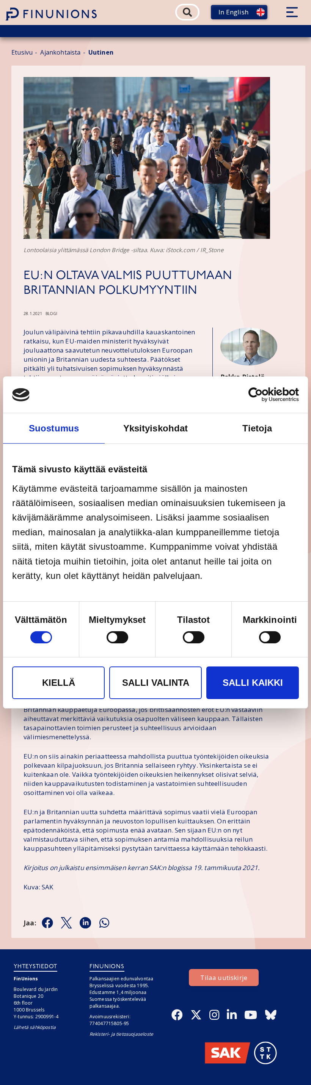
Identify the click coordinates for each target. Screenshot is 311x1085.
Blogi (52, 313)
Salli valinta (155, 682)
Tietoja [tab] (257, 428)
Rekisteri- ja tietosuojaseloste (121, 1034)
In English (233, 12)
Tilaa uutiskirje (223, 977)
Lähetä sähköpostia (35, 1027)
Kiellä (58, 682)
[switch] (117, 637)
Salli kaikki (253, 682)
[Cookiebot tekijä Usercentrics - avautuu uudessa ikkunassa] (265, 395)
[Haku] (187, 12)
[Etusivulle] (51, 14)
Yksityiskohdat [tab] (155, 428)
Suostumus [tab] (54, 428)
